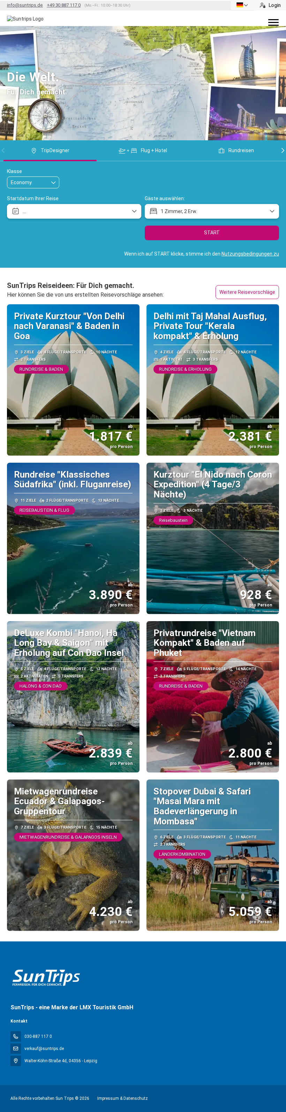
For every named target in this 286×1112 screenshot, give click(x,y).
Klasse (14, 171)
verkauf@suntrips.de (44, 1048)
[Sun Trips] (45, 977)
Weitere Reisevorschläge (247, 292)
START (212, 232)
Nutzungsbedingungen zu (250, 254)
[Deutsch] (243, 5)
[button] (3, 150)
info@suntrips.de (25, 5)
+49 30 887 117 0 (64, 5)
